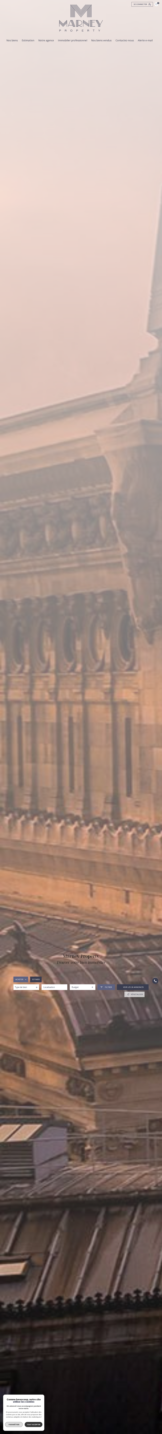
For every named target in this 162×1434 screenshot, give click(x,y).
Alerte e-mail (145, 40)
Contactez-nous (125, 40)
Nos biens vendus (101, 40)
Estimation (28, 40)
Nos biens (12, 40)
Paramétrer (14, 1424)
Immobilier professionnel (72, 40)
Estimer (36, 979)
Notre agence (46, 40)
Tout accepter (33, 1424)
